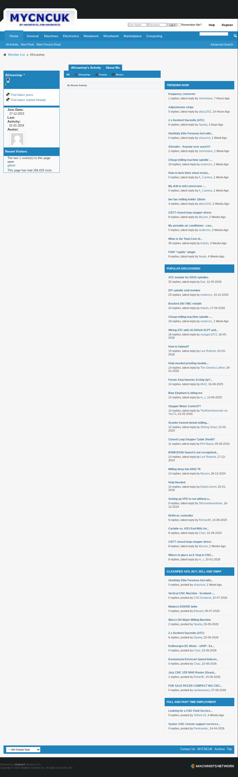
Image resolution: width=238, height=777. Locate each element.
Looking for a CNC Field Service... (190, 710)
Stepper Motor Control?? (184, 406)
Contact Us (187, 749)
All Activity (12, 44)
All (68, 74)
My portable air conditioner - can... (190, 225)
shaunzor (204, 138)
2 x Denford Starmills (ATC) (186, 120)
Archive (220, 749)
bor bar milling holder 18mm (186, 199)
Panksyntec (201, 728)
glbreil (11, 165)
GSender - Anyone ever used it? (189, 146)
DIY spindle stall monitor (184, 290)
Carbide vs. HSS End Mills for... (188, 528)
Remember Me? (191, 24)
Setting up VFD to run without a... (189, 499)
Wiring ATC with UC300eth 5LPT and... (193, 330)
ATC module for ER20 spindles (188, 277)
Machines (51, 36)
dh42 (203, 384)
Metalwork (91, 36)
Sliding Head (208, 427)
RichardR (205, 520)
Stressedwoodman (210, 503)
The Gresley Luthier (212, 367)
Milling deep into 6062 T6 (184, 469)
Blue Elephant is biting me (185, 393)
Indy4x (204, 243)
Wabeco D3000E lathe (182, 606)
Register (227, 25)
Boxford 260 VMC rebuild (184, 303)
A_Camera (205, 177)
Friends (103, 75)
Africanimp (84, 75)
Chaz (202, 533)
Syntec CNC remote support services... (194, 724)
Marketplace (133, 36)
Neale (202, 256)
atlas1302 (205, 111)
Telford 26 (200, 715)
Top (229, 749)
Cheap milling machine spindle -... (190, 160)
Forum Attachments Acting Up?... (190, 379)
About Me (113, 67)
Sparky (203, 124)
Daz (202, 281)
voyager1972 (208, 334)
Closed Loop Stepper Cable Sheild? (191, 439)
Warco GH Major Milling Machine (189, 619)
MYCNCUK (204, 749)
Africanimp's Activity (86, 67)
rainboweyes (202, 690)
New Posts (27, 44)
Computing (154, 36)
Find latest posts (21, 95)
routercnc (206, 164)
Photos (119, 75)
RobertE (199, 677)
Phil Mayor (206, 443)
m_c (203, 397)
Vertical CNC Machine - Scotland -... (191, 593)
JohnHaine (206, 98)
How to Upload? (178, 346)
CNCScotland (202, 597)
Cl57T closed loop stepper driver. (190, 212)
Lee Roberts (208, 351)
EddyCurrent (208, 486)
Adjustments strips (181, 107)
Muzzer (203, 217)
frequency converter (182, 94)
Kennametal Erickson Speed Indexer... (193, 659)
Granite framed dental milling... (188, 422)
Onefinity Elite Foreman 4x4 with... (190, 133)
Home (14, 36)
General (33, 36)
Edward (198, 611)
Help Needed (176, 482)
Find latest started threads (28, 100)
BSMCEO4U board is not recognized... (193, 452)
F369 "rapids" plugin (181, 252)
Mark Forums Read (48, 44)
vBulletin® (19, 764)
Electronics (71, 36)
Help (212, 25)
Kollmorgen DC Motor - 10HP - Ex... (191, 646)
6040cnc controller (180, 515)
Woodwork (111, 36)
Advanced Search (222, 44)
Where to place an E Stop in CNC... (190, 555)
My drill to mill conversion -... (187, 186)
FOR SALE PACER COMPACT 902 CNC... (195, 685)
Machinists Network (212, 766)
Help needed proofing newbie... (188, 363)
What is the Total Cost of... (185, 239)
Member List (16, 54)
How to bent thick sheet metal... (188, 173)
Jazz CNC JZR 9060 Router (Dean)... (192, 672)
